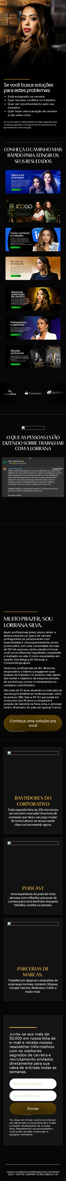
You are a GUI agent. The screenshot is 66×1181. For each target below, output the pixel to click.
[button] (23, 501)
